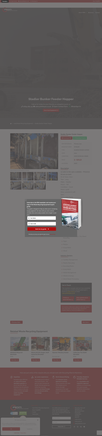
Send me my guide (41, 229)
